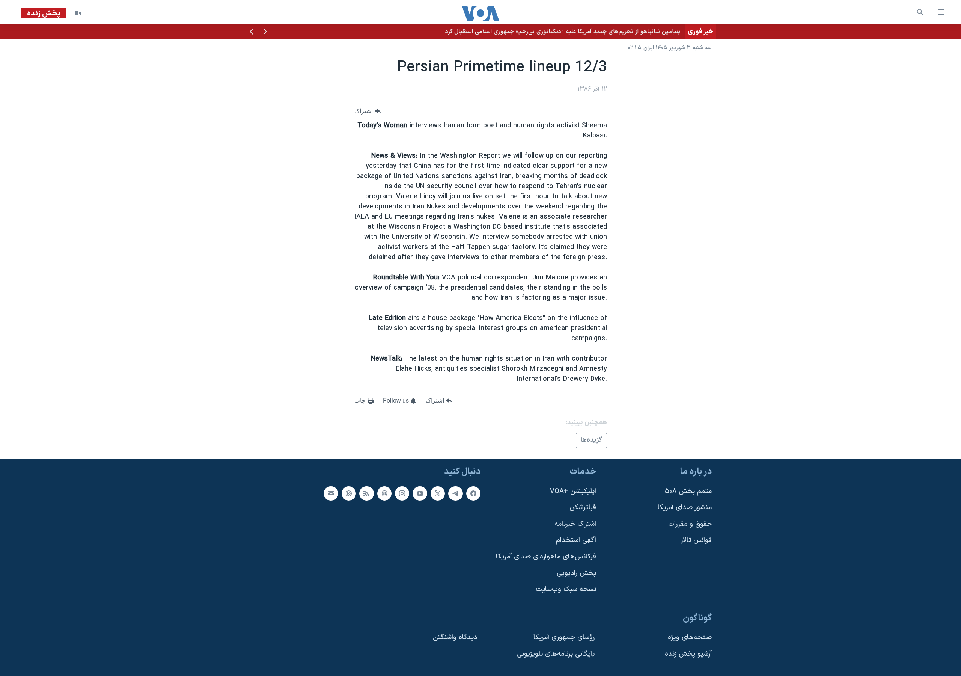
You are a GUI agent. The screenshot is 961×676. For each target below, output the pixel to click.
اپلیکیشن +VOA (573, 491)
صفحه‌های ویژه (690, 638)
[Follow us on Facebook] (473, 493)
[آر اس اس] (366, 493)
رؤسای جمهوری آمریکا (564, 638)
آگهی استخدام (576, 541)
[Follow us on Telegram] (455, 493)
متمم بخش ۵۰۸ (688, 491)
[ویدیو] (77, 13)
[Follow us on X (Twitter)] (438, 493)
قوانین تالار (696, 541)
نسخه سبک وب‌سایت (566, 589)
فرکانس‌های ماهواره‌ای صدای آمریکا (546, 557)
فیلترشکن (582, 507)
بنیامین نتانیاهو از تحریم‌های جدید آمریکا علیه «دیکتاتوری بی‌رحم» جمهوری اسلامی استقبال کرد (562, 31)
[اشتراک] (331, 493)
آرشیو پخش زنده (688, 654)
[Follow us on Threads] (384, 493)
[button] (265, 32)
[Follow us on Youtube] (420, 493)
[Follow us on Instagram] (402, 493)
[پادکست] (349, 493)
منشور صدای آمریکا (685, 507)
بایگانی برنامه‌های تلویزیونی (556, 654)
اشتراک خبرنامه (575, 524)
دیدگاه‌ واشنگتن (455, 638)
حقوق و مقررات (690, 524)
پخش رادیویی (576, 573)
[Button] (367, 111)
